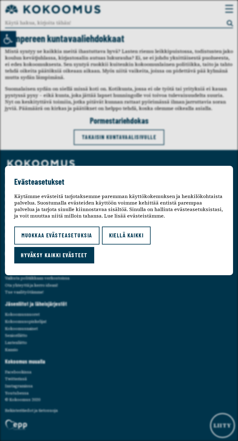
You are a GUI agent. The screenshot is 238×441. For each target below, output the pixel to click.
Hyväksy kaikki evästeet (54, 255)
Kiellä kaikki (126, 235)
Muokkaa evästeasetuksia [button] (56, 235)
